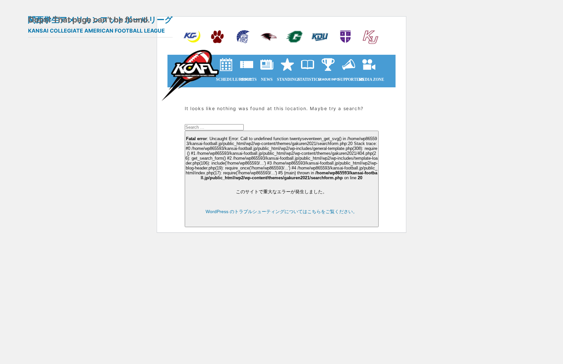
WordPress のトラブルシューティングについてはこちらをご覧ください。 (281, 211)
